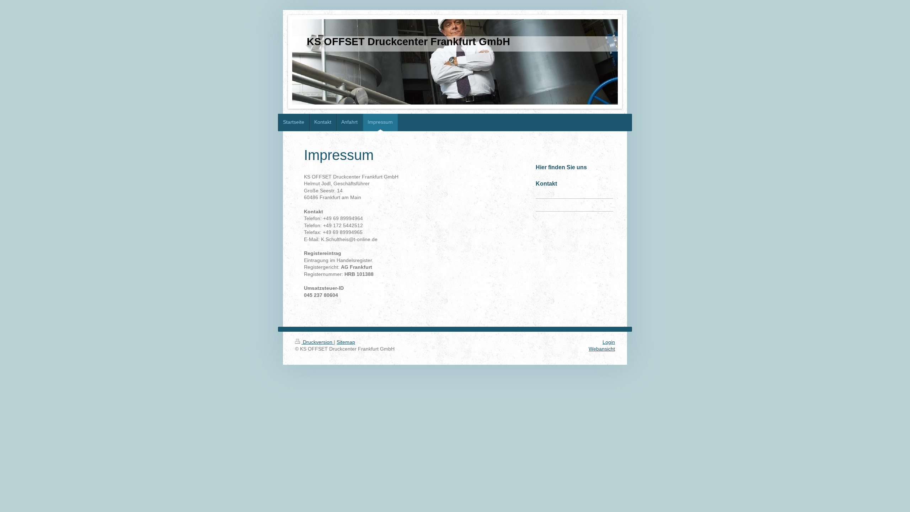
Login (609, 342)
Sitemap (346, 342)
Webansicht (602, 349)
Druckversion (317, 342)
